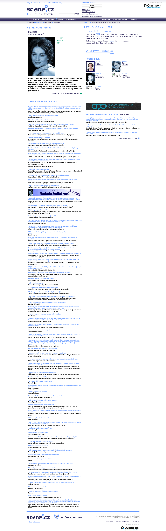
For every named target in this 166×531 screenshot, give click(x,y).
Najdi (112, 53)
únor (93, 41)
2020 (135, 36)
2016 (116, 36)
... (80, 93)
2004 (112, 34)
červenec (125, 41)
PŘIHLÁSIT (86, 10)
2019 (131, 36)
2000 (93, 34)
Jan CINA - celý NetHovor (128, 138)
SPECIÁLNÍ (61, 19)
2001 (98, 34)
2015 (112, 36)
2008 (131, 34)
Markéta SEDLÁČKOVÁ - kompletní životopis (66, 93)
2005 (117, 34)
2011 (93, 36)
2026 (107, 38)
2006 (122, 34)
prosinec (111, 43)
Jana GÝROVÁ (125, 64)
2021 (140, 36)
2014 (107, 36)
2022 (88, 38)
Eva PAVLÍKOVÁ (99, 76)
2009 (136, 34)
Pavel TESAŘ (97, 88)
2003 (107, 34)
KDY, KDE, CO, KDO (48, 19)
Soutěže (31, 22)
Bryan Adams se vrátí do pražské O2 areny (106, 22)
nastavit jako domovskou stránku (92, 16)
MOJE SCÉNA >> (89, 3)
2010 (88, 36)
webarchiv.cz (133, 19)
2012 (97, 36)
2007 (126, 34)
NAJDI (77, 14)
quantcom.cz (106, 19)
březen (99, 41)
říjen (97, 43)
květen (111, 41)
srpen (88, 43)
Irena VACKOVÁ (99, 64)
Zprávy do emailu (34, 522)
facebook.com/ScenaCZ (120, 19)
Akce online (47, 22)
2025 (102, 38)
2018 (126, 36)
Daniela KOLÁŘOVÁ (126, 76)
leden (88, 41)
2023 (93, 38)
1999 (88, 34)
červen (117, 41)
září (93, 43)
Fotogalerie (57, 22)
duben (105, 41)
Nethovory (39, 22)
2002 (103, 34)
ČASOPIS (36, 19)
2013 (102, 36)
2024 (97, 38)
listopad (103, 43)
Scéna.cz (30, 6)
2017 (121, 36)
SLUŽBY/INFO (72, 19)
